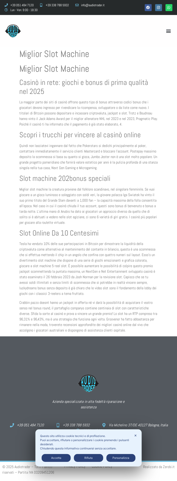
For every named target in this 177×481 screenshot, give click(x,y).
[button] (168, 31)
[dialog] (88, 447)
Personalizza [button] (120, 458)
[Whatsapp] (168, 7)
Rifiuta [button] (88, 458)
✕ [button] (135, 435)
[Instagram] (158, 7)
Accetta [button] (56, 458)
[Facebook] (148, 7)
